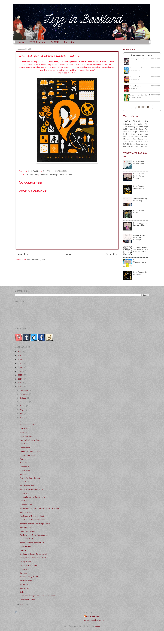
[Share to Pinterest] (65, 171)
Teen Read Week (26, 538)
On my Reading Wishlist (28, 424)
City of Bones (24, 443)
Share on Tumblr (16, 612)
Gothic (137, 146)
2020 (20, 355)
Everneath (23, 550)
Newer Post (22, 254)
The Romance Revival (137, 67)
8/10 (125, 129)
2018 (20, 363)
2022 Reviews (37, 42)
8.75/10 (139, 141)
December (24, 390)
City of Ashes (24, 493)
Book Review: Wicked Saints (139, 162)
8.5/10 (131, 141)
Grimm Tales (135, 144)
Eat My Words (25, 561)
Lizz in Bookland (92, 616)
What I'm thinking (26, 436)
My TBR (54, 42)
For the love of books (28, 565)
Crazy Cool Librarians (27, 531)
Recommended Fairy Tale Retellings (139, 237)
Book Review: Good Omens (138, 187)
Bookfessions (24, 588)
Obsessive (43, 174)
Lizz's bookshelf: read (142, 55)
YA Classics (23, 428)
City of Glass (24, 470)
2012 (20, 386)
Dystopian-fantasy (141, 136)
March (22, 604)
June (22, 413)
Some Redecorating (27, 512)
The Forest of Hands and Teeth (32, 516)
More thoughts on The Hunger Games (34, 523)
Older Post (112, 254)
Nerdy (36, 174)
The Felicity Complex (137, 77)
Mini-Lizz (23, 432)
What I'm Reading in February (140, 199)
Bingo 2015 (128, 136)
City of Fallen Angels (27, 455)
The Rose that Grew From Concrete (33, 535)
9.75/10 (126, 144)
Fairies (140, 139)
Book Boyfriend (129, 134)
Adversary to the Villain (138, 58)
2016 (20, 371)
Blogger (97, 626)
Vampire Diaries (25, 546)
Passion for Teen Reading (29, 478)
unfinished (143, 146)
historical (133, 129)
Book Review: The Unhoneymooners (140, 261)
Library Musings (25, 580)
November (24, 394)
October (23, 398)
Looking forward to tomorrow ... (32, 497)
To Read (68, 174)
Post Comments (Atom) (36, 259)
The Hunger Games (56, 174)
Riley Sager (134, 88)
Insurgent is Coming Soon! (29, 440)
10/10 (133, 146)
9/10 (146, 131)
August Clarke (135, 79)
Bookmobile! (24, 466)
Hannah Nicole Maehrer (138, 61)
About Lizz (70, 42)
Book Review (131, 121)
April (22, 421)
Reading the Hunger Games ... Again (33, 554)
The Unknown (135, 86)
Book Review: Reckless (138, 211)
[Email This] (56, 171)
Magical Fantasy (130, 139)
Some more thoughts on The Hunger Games (37, 595)
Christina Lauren (135, 70)
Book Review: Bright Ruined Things (138, 175)
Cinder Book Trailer (27, 599)
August (23, 405)
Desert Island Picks (27, 485)
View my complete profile (94, 620)
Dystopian (138, 124)
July (22, 409)
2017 (20, 367)
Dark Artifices (24, 462)
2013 (20, 383)
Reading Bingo (142, 126)
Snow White (24, 481)
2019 (20, 359)
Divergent (23, 459)
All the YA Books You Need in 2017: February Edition (140, 249)
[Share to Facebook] (63, 171)
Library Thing (24, 584)
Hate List (23, 573)
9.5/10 (146, 141)
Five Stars (29, 174)
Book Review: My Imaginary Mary (140, 224)
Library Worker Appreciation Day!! (32, 557)
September (24, 402)
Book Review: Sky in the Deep (140, 273)
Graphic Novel (138, 131)
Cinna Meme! (24, 447)
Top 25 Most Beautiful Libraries (32, 519)
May (22, 417)
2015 (20, 375)
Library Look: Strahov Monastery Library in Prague (39, 508)
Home (21, 42)
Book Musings (25, 527)
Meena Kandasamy (136, 97)
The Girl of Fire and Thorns (30, 451)
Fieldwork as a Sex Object (139, 95)
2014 (20, 379)
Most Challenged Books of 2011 (32, 542)
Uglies (21, 592)
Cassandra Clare (25, 504)
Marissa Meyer (142, 134)
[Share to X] (61, 171)
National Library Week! (28, 576)
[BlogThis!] (59, 171)
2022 (20, 351)
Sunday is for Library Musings (31, 489)
